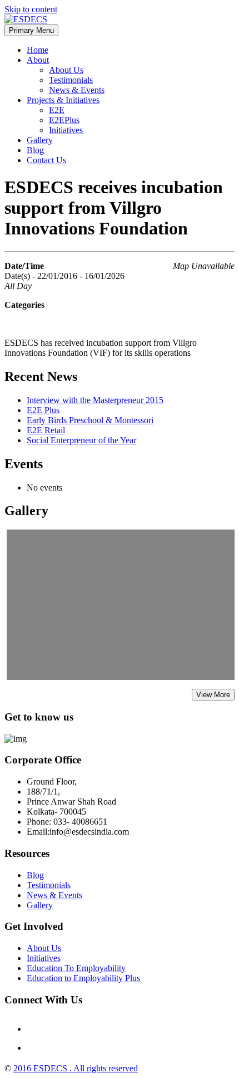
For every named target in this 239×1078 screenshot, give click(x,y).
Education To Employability (76, 968)
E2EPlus (64, 120)
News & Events (76, 90)
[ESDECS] (25, 19)
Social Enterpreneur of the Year (81, 440)
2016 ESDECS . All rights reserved (75, 1068)
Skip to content (30, 9)
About (38, 60)
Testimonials (71, 80)
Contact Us (46, 160)
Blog (35, 150)
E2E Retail (46, 430)
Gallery (40, 140)
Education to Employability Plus (83, 978)
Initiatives (66, 130)
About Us (66, 70)
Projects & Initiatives (63, 100)
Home (37, 50)
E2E (56, 110)
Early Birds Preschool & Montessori (90, 420)
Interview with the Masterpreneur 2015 (95, 400)
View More (213, 694)
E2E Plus (43, 410)
